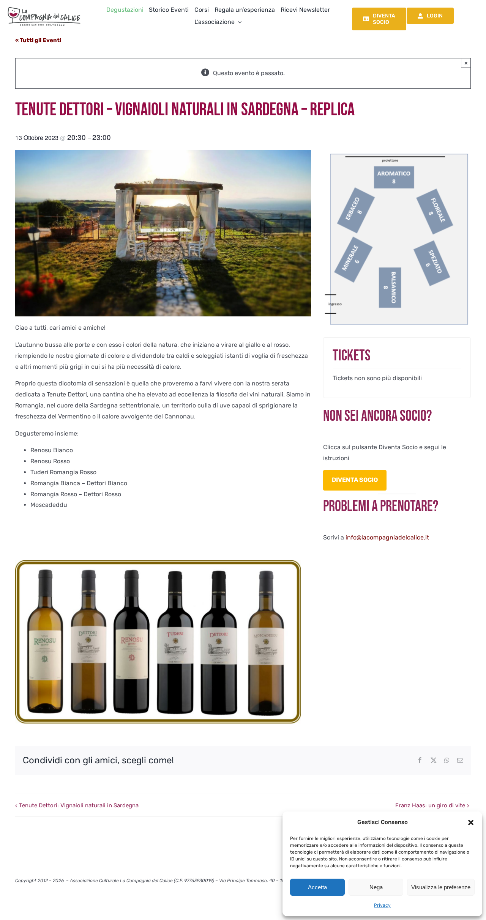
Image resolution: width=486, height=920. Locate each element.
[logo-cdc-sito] (44, 6)
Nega (376, 887)
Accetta (317, 887)
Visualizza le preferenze (440, 887)
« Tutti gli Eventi (38, 40)
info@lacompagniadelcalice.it (387, 537)
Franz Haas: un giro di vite (430, 805)
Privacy (382, 905)
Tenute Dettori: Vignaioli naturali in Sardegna (79, 805)
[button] (471, 822)
